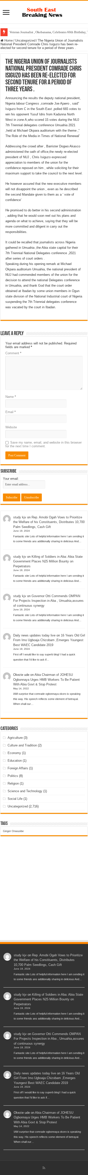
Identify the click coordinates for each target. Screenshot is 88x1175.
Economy (14, 753)
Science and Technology (25, 791)
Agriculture (15, 738)
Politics (13, 776)
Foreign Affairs (18, 768)
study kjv (19, 517)
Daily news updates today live (34, 635)
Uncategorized (25, 40)
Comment (13, 353)
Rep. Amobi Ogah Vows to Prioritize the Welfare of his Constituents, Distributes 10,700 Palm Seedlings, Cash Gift (49, 522)
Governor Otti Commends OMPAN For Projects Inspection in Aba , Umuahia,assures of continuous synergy (48, 600)
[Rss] (44, 1168)
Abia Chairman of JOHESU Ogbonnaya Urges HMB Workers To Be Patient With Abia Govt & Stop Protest (46, 679)
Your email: (11, 478)
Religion (13, 783)
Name (10, 397)
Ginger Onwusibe (13, 831)
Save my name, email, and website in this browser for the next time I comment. (43, 444)
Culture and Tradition (22, 745)
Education (15, 760)
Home (8, 40)
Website (11, 427)
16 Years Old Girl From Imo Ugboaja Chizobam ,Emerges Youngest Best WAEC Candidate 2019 (49, 640)
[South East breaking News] (44, 11)
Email (10, 412)
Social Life (15, 799)
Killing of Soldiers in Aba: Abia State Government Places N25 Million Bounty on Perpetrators (48, 561)
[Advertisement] (44, 893)
